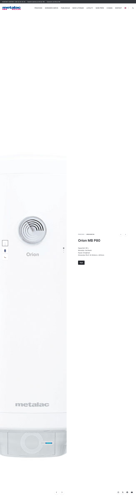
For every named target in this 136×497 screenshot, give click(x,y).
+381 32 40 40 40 (19, 1)
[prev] (121, 234)
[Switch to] (125, 8)
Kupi (81, 262)
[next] (125, 234)
